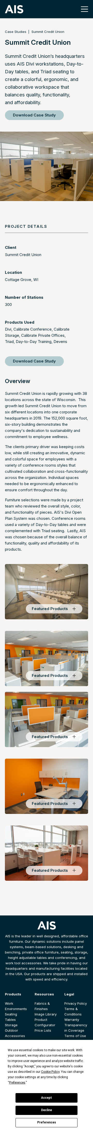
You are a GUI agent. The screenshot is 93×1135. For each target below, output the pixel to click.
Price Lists (43, 1030)
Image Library (46, 1014)
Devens (60, 341)
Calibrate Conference (32, 329)
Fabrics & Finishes (42, 1006)
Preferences (46, 1122)
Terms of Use (75, 1036)
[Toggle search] (74, 9)
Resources (44, 994)
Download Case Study (34, 115)
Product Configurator (45, 1022)
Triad (9, 341)
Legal (69, 994)
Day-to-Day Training (33, 341)
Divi (8, 329)
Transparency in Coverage (75, 1027)
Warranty (71, 1020)
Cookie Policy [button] (50, 1072)
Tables (10, 1020)
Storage (11, 1025)
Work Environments (16, 1006)
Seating (11, 1014)
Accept (46, 1098)
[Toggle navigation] (83, 9)
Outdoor (11, 1030)
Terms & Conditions (73, 1011)
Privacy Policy (75, 1003)
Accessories (15, 1036)
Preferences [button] (17, 1082)
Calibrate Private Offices (43, 335)
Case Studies (15, 32)
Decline (46, 1110)
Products (13, 994)
